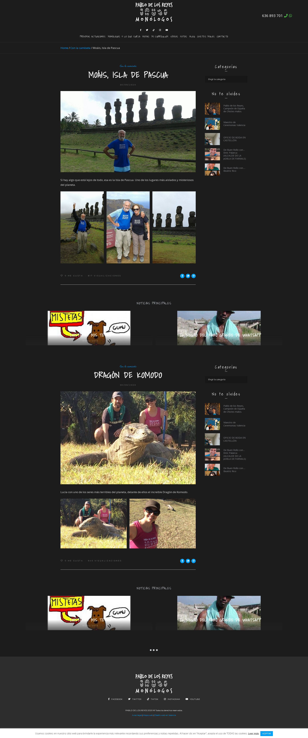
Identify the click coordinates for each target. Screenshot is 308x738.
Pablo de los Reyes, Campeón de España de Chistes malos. (234, 108)
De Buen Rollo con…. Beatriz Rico (234, 169)
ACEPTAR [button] (266, 733)
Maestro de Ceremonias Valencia (234, 124)
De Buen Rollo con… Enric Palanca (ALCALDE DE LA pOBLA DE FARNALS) (234, 154)
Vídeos (174, 36)
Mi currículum (160, 36)
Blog (192, 36)
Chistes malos (206, 36)
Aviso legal (137, 715)
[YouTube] (167, 30)
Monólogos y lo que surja (124, 36)
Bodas (146, 36)
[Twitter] (147, 30)
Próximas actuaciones (93, 36)
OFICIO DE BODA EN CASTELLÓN (234, 139)
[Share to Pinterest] (193, 276)
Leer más (253, 733)
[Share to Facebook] (182, 276)
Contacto (222, 36)
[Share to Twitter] (188, 276)
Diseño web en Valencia (165, 715)
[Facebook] (140, 30)
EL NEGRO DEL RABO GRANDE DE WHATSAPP (220, 335)
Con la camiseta (80, 48)
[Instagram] (160, 30)
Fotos (183, 36)
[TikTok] (154, 30)
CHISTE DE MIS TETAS (90, 335)
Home (64, 48)
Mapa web (148, 715)
